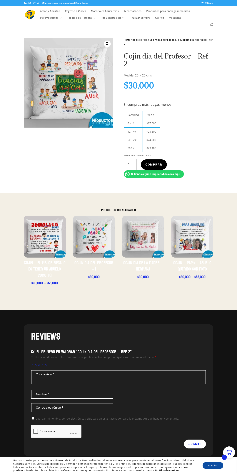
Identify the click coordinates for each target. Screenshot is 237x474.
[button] (107, 44)
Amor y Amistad (50, 11)
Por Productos (49, 17)
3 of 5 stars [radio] (39, 365)
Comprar (153, 164)
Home (127, 40)
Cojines (137, 40)
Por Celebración (111, 17)
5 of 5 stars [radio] (45, 365)
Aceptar (213, 465)
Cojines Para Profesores (160, 40)
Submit (194, 443)
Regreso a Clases (75, 11)
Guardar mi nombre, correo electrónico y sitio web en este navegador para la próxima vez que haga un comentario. (107, 418)
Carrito (159, 17)
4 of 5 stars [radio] (42, 365)
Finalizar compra (139, 17)
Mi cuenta (175, 17)
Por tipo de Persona (79, 17)
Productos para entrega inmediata (168, 11)
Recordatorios (132, 11)
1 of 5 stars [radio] (32, 365)
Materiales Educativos (105, 11)
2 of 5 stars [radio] (35, 365)
